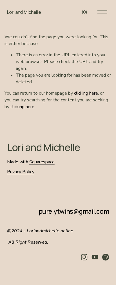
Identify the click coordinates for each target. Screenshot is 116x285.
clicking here (86, 93)
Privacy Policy (20, 172)
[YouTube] (95, 257)
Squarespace (42, 162)
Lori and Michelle (24, 12)
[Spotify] (105, 257)
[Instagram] (84, 257)
